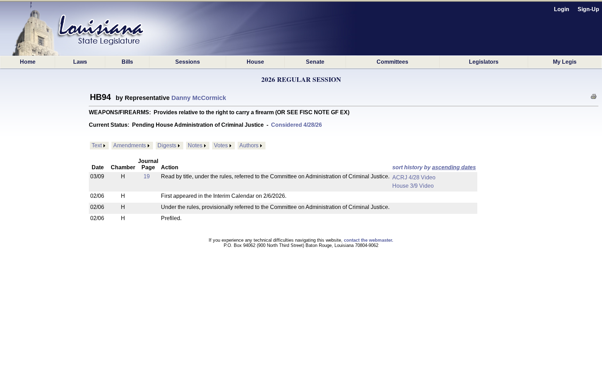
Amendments (129, 145)
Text (97, 145)
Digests (166, 145)
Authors (248, 145)
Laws (80, 62)
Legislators (484, 62)
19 (147, 176)
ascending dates (454, 167)
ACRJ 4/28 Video (413, 177)
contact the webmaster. (368, 240)
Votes (221, 145)
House (255, 62)
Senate (315, 62)
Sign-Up (588, 9)
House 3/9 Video (413, 186)
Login (561, 9)
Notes (195, 145)
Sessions (187, 62)
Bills (127, 62)
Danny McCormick (198, 97)
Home (28, 62)
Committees (392, 62)
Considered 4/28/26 (296, 125)
